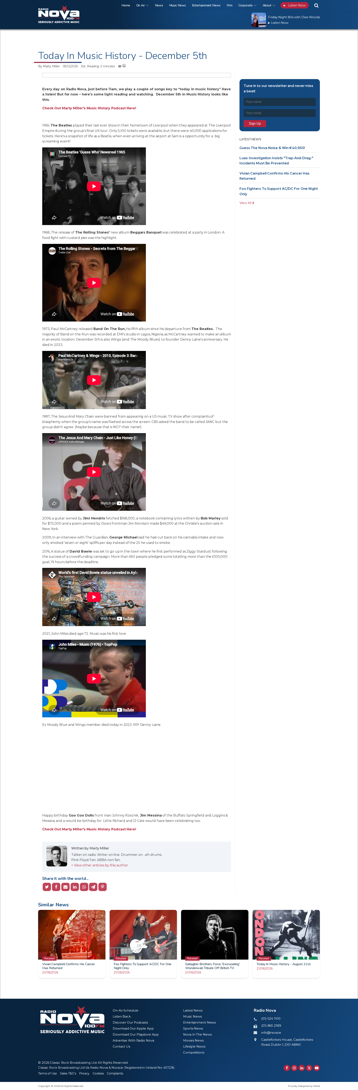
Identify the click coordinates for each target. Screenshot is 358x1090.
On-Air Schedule (125, 1010)
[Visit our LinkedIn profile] (302, 1068)
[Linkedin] (75, 887)
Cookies (98, 1073)
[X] (47, 887)
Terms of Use (47, 1073)
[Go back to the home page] (64, 5)
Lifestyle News (194, 1046)
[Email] (65, 887)
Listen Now (295, 5)
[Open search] (316, 5)
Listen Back (122, 1016)
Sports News (193, 1028)
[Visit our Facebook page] (287, 1068)
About (267, 5)
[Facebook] (56, 887)
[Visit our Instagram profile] (294, 1068)
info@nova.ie (271, 1033)
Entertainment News (206, 5)
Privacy (84, 1073)
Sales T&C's (68, 1073)
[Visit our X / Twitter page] (309, 1068)
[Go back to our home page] (72, 1019)
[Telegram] (93, 887)
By (49, 66)
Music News (177, 5)
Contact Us (121, 1046)
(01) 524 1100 (271, 1018)
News (159, 5)
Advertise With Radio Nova (133, 1040)
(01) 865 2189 (271, 1025)
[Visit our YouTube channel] (316, 1068)
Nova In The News (197, 1034)
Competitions (193, 1052)
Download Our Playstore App (135, 1034)
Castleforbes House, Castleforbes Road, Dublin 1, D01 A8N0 (287, 1042)
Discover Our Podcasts (130, 1022)
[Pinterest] (102, 887)
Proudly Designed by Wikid (304, 1086)
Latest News (192, 1010)
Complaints (115, 1073)
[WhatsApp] (84, 887)
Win (229, 5)
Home (125, 5)
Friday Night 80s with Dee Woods (294, 17)
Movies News (193, 1040)
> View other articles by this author (99, 865)
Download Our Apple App (133, 1028)
